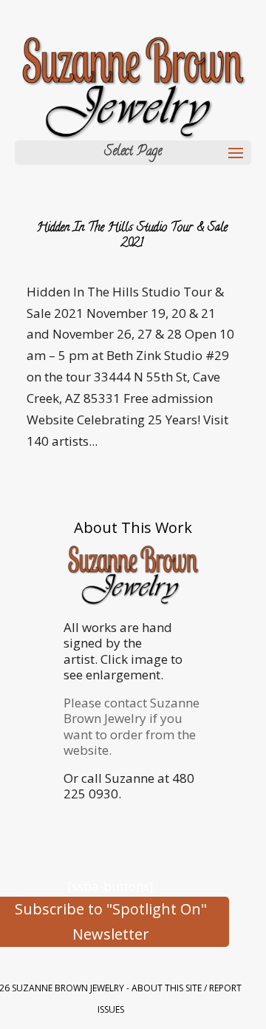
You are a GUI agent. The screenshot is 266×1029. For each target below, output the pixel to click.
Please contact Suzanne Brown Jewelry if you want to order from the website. (132, 726)
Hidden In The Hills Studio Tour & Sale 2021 (132, 236)
